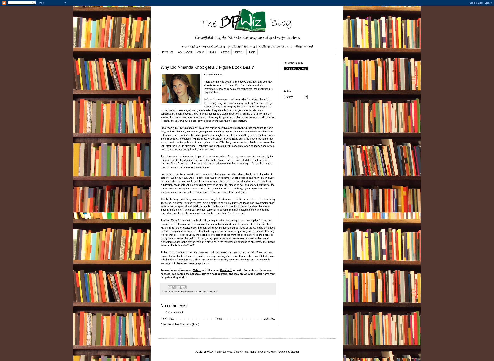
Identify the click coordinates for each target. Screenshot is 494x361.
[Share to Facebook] (181, 287)
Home (219, 318)
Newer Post (168, 318)
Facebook (226, 270)
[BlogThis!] (174, 287)
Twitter (197, 270)
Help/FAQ (239, 52)
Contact (225, 52)
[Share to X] (177, 287)
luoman (272, 351)
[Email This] (170, 287)
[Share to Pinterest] (185, 287)
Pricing (212, 52)
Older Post (269, 318)
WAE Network (185, 52)
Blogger (295, 351)
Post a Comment (174, 312)
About (200, 52)
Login (252, 52)
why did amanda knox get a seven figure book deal (193, 292)
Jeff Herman (215, 74)
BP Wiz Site (167, 52)
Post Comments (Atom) (187, 324)
